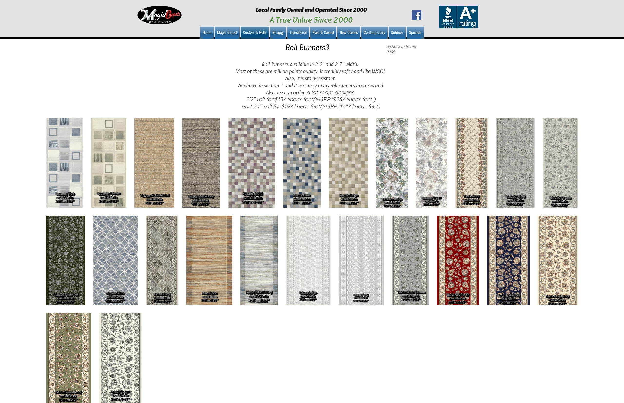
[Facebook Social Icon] (416, 15)
